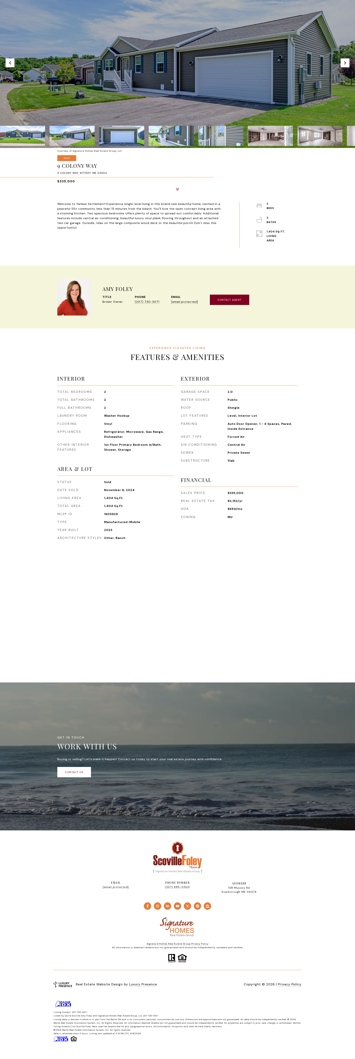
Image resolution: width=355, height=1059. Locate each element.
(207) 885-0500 (177, 887)
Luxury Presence (143, 984)
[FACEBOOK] (147, 906)
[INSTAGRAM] (157, 906)
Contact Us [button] (74, 772)
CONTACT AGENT (229, 299)
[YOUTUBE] (177, 906)
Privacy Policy (289, 984)
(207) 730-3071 (147, 302)
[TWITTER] (187, 906)
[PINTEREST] (197, 906)
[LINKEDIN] (167, 906)
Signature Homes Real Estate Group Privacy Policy (178, 943)
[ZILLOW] (207, 906)
